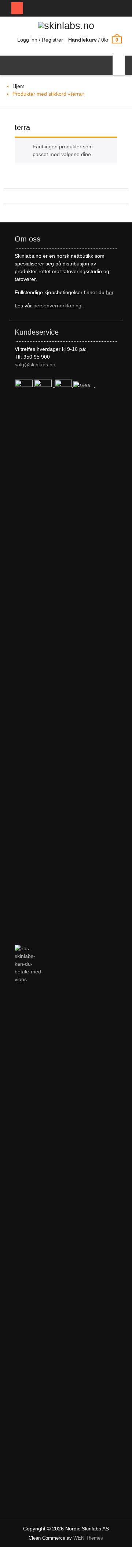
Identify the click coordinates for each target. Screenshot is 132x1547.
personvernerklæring (57, 306)
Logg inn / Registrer (40, 40)
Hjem (18, 86)
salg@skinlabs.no (35, 364)
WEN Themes (88, 1538)
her (109, 292)
